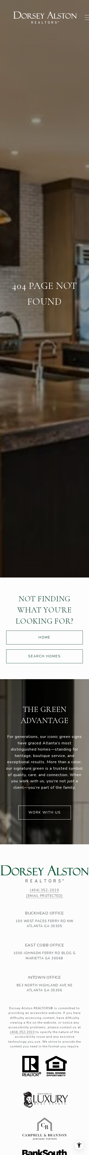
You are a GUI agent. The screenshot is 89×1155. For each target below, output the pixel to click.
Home (44, 637)
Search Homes (44, 656)
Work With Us (44, 812)
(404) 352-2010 (44, 890)
